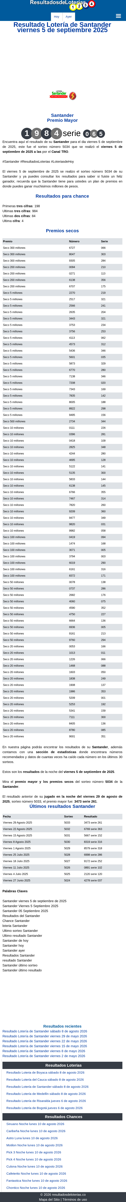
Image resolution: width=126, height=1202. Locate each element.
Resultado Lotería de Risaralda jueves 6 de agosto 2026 (46, 1101)
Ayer (69, 16)
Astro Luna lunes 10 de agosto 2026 (32, 1138)
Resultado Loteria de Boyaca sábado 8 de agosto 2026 (45, 1072)
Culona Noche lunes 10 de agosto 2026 (34, 1166)
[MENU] (118, 16)
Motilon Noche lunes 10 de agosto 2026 (34, 1145)
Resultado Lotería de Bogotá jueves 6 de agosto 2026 (44, 1108)
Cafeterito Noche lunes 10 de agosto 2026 (36, 1173)
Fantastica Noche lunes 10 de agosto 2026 (36, 1180)
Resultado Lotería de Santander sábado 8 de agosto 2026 (47, 1086)
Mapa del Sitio (49, 1199)
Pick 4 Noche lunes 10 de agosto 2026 (33, 1159)
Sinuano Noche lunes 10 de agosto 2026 (35, 1124)
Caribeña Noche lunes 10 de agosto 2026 (35, 1131)
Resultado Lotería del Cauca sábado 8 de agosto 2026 (45, 1079)
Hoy (56, 16)
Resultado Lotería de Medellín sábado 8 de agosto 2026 (46, 1094)
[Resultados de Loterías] (63, 10)
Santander (62, 115)
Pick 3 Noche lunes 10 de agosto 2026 (33, 1152)
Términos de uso (75, 1199)
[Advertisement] (62, 55)
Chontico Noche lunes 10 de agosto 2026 (35, 1187)
